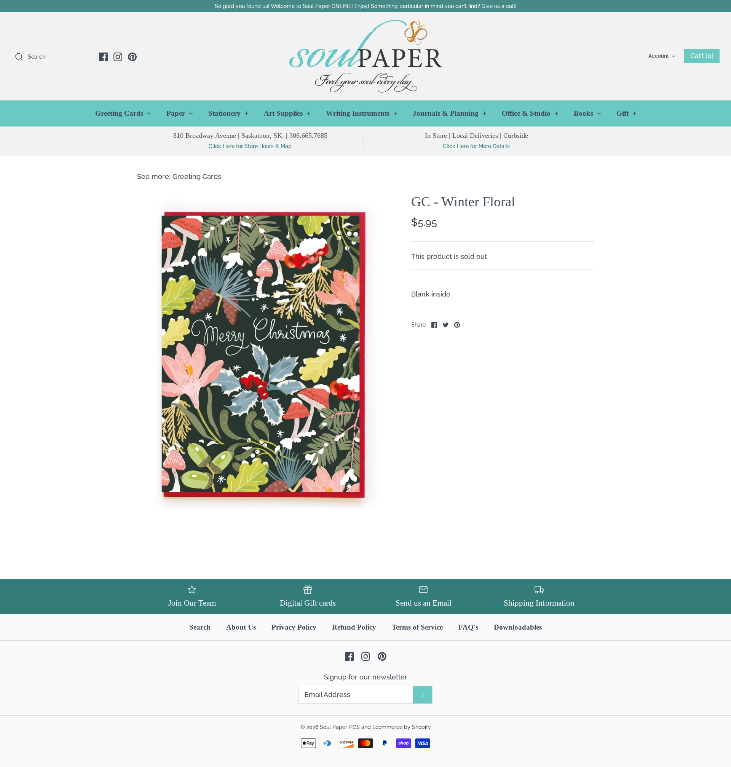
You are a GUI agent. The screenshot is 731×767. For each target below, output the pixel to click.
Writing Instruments (361, 113)
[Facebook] (103, 57)
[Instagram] (117, 57)
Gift (626, 113)
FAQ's (468, 627)
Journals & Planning (450, 113)
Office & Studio (530, 113)
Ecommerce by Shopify (401, 727)
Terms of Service (417, 627)
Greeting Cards (123, 113)
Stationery (228, 113)
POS (354, 727)
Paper (179, 113)
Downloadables (518, 627)
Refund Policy (354, 627)
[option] (262, 356)
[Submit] (422, 694)
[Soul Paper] (365, 56)
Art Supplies (287, 113)
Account (658, 56)
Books (587, 113)
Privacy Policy (293, 627)
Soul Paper (333, 727)
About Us (241, 627)
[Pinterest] (132, 57)
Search (200, 627)
